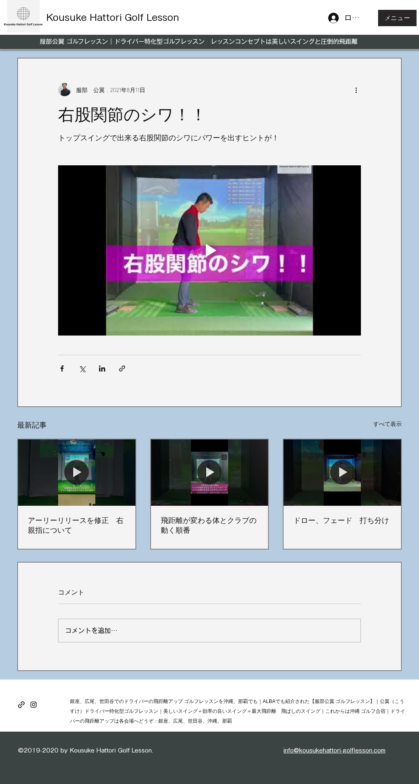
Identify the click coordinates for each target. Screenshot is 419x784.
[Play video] (209, 250)
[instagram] (33, 705)
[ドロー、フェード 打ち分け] (342, 472)
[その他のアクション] (356, 90)
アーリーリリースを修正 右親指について (76, 525)
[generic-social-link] (21, 705)
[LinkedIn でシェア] (102, 368)
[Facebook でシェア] (62, 368)
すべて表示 (387, 423)
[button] (397, 18)
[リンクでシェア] (122, 368)
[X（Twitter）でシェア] (82, 368)
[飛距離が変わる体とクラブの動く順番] (209, 472)
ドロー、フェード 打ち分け (341, 520)
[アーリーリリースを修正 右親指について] (76, 472)
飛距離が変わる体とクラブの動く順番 (209, 525)
